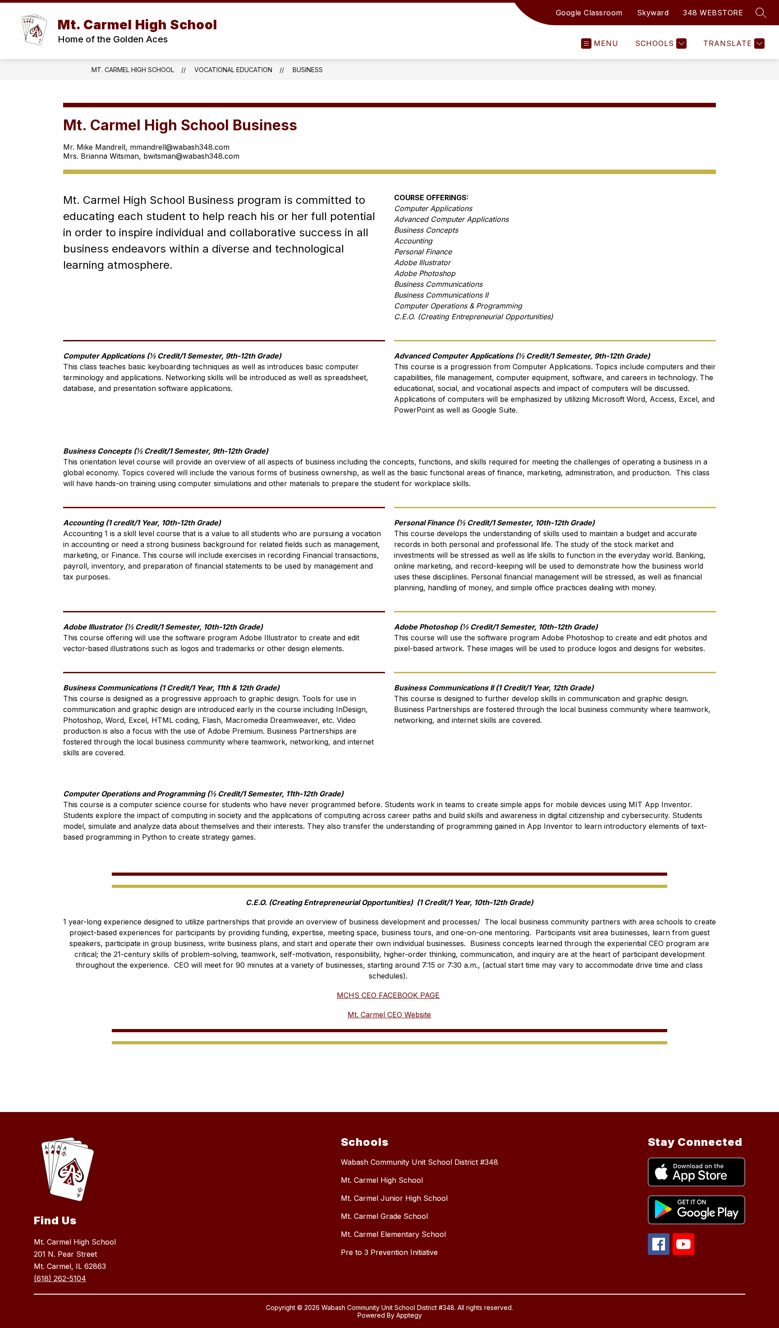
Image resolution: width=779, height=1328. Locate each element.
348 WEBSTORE (713, 12)
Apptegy (409, 1315)
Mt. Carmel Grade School (384, 1216)
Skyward (653, 12)
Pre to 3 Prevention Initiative (389, 1252)
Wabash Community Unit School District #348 (419, 1162)
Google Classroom (589, 12)
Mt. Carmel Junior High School (394, 1198)
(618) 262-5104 (60, 1278)
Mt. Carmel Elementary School (393, 1234)
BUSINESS (308, 70)
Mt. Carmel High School (133, 70)
